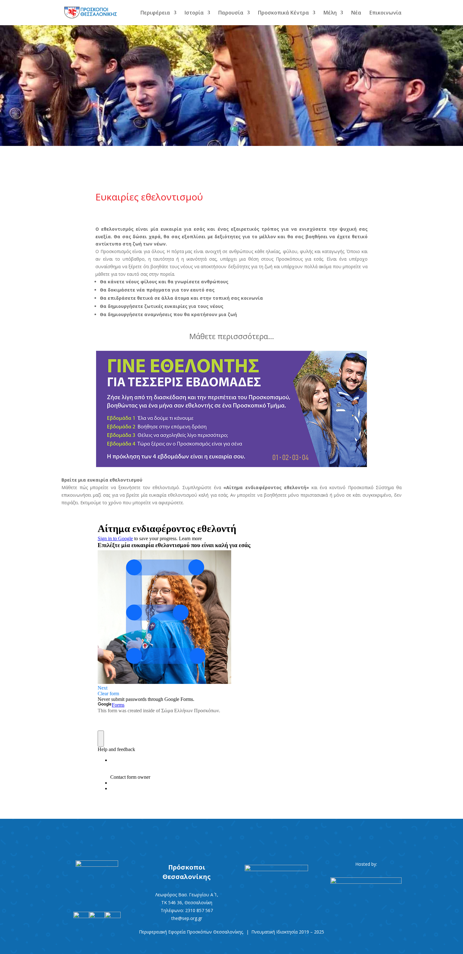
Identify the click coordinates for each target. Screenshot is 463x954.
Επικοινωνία (385, 13)
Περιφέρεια (155, 13)
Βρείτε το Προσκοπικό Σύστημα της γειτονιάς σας (231, 835)
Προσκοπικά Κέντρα (283, 13)
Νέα (356, 13)
